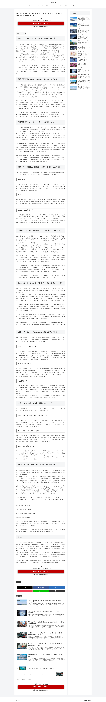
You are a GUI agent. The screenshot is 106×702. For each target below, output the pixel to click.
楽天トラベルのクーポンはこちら (40, 23)
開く (24, 33)
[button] (57, 591)
